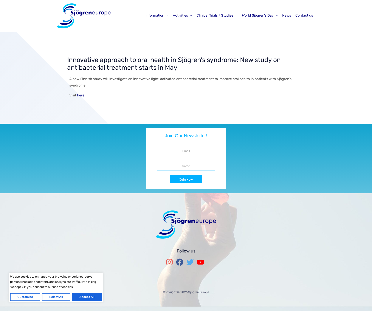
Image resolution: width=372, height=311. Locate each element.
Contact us (304, 15)
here (80, 95)
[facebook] (181, 262)
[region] (56, 287)
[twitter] (191, 262)
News (286, 15)
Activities (180, 15)
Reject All (56, 297)
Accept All (87, 297)
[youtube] (201, 262)
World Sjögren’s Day (258, 15)
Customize (25, 297)
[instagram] (170, 262)
